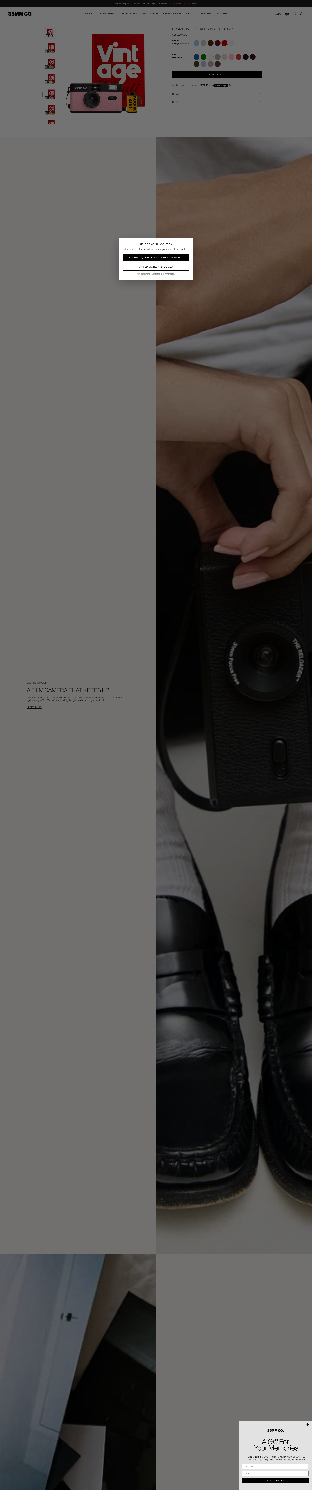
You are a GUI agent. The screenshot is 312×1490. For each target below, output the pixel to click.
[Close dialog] (307, 1424)
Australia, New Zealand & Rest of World (156, 257)
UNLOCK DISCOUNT (275, 1480)
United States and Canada (156, 267)
